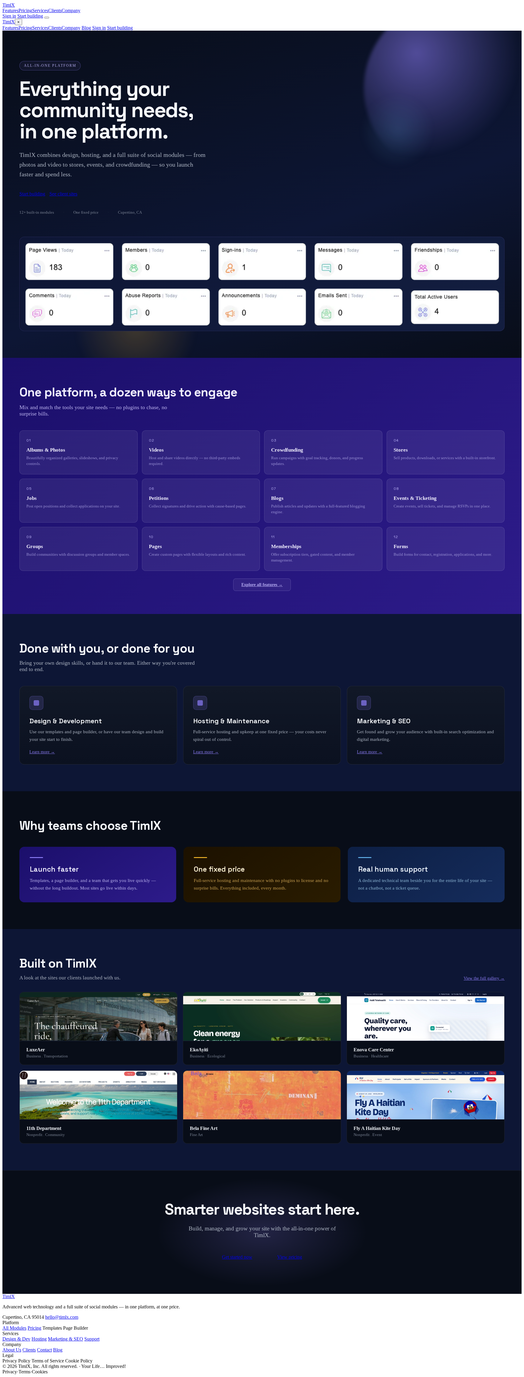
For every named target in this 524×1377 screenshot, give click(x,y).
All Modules (14, 1328)
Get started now (237, 1257)
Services (40, 10)
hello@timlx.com (61, 1317)
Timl (8, 5)
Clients (55, 10)
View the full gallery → (484, 978)
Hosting (39, 1338)
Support (91, 1338)
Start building (30, 16)
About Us (11, 1349)
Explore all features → (262, 584)
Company (71, 10)
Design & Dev (16, 1338)
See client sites (63, 193)
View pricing (289, 1257)
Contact (44, 1349)
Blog (86, 27)
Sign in (9, 16)
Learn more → (42, 752)
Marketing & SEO (65, 1338)
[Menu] (46, 18)
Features (10, 10)
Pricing (25, 10)
